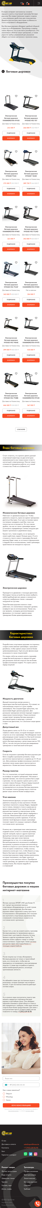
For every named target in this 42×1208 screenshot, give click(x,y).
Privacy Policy (5, 1205)
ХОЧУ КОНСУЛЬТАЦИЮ (21, 1105)
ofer (13, 1205)
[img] (3, 71)
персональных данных (13, 1110)
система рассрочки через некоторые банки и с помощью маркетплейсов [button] (19, 944)
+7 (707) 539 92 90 (25, 1012)
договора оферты (30, 1110)
